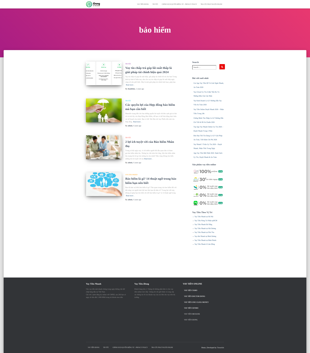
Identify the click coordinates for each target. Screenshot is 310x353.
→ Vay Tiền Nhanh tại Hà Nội (202, 217)
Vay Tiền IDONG (143, 4)
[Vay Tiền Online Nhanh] (93, 4)
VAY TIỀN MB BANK (192, 314)
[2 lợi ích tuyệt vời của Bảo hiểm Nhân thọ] (104, 147)
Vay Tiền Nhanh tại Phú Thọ (204, 232)
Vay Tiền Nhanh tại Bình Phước (205, 240)
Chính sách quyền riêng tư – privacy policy (179, 4)
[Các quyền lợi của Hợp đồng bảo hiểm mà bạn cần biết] (104, 110)
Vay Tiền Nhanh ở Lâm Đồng (204, 244)
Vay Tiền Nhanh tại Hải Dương (205, 228)
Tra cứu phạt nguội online (211, 4)
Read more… (130, 85)
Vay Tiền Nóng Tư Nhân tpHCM (205, 221)
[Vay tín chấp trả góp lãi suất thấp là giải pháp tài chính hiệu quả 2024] (104, 73)
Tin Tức (155, 4)
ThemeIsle (220, 348)
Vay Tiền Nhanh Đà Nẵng (203, 224)
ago (140, 89)
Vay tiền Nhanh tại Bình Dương (205, 236)
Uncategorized (131, 175)
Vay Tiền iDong (191, 320)
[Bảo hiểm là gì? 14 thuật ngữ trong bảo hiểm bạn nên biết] (104, 184)
